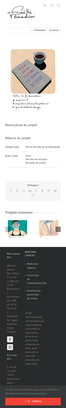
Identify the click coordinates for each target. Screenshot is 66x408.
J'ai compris (33, 401)
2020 (28, 156)
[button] (8, 229)
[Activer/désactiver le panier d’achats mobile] (44, 5)
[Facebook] (10, 339)
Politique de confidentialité (33, 279)
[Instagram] (10, 347)
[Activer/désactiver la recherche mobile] (52, 5)
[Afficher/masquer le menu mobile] (59, 5)
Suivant (53, 30)
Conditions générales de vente (33, 295)
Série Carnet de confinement (43, 147)
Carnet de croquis (36, 159)
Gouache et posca (36, 163)
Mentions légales (32, 266)
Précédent (40, 30)
